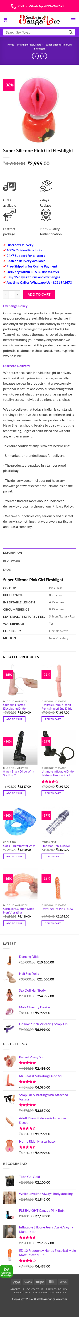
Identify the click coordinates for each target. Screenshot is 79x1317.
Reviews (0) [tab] (11, 561)
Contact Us (35, 1289)
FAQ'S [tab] (7, 569)
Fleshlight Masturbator (30, 44)
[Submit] (71, 32)
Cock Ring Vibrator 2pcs (19, 845)
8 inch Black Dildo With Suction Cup (18, 773)
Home (10, 44)
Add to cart (39, 294)
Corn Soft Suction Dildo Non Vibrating (18, 910)
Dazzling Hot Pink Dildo (57, 909)
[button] (5, 19)
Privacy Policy (57, 1289)
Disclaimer (22, 1292)
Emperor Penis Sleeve (56, 845)
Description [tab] (12, 552)
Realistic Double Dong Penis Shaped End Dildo (57, 706)
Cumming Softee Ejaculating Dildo (14, 706)
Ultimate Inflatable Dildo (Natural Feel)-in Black (58, 773)
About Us (17, 1289)
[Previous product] (43, 56)
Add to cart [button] (14, 719)
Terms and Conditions (49, 1292)
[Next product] (35, 56)
